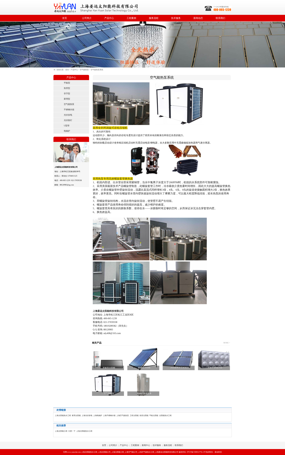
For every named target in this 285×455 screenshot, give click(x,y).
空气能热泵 (84, 70)
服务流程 (153, 18)
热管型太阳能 (144, 368)
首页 (64, 18)
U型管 (66, 126)
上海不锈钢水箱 (109, 415)
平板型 (67, 83)
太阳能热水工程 (165, 415)
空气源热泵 (109, 393)
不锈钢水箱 (69, 109)
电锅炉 (67, 131)
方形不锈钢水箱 (215, 368)
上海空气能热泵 (123, 415)
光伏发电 (68, 115)
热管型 (67, 88)
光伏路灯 (68, 120)
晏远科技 (218, 452)
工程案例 (131, 18)
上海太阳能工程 (61, 431)
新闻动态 (198, 18)
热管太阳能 (144, 415)
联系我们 (220, 18)
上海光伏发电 (87, 415)
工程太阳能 (135, 415)
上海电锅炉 (98, 415)
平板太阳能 (154, 415)
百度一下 (72, 431)
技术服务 (176, 18)
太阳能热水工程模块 (179, 368)
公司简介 (87, 18)
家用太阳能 (77, 415)
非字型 (67, 93)
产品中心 (109, 18)
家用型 (67, 99)
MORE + (226, 343)
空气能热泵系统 (97, 70)
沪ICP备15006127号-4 (195, 452)
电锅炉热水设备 (144, 393)
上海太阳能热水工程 (63, 415)
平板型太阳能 (109, 368)
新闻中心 (146, 445)
